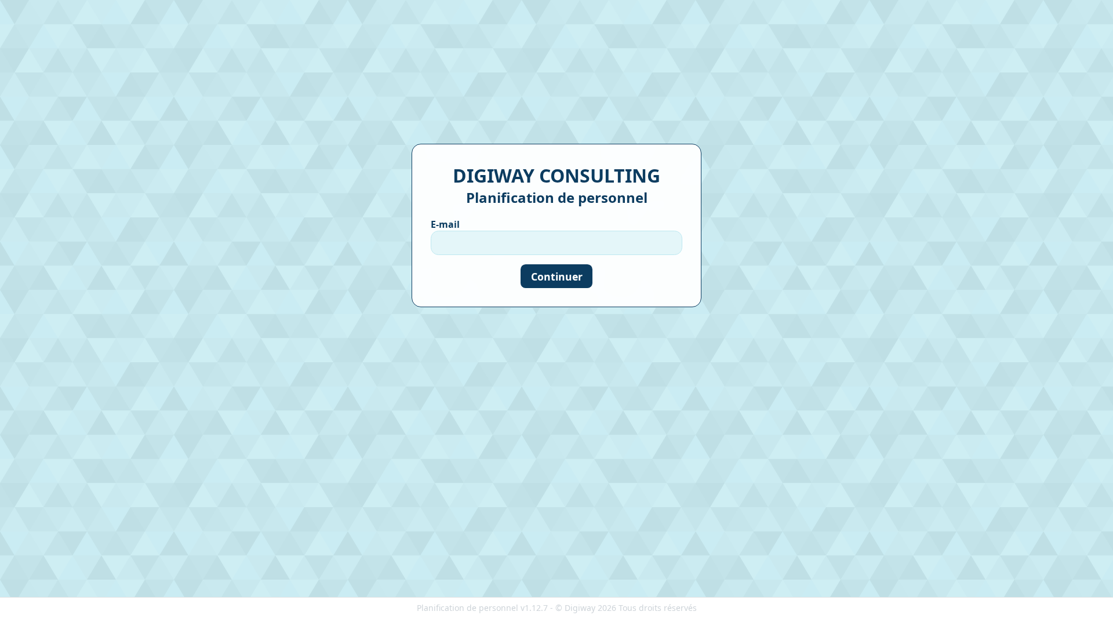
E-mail (445, 224)
